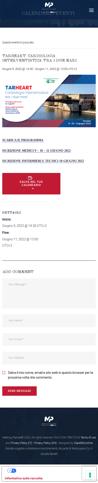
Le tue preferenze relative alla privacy (53, 470)
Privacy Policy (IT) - (22, 443)
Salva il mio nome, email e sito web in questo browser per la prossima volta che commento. (50, 375)
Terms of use (88, 437)
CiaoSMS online (83, 443)
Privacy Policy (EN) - (46, 443)
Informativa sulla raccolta (24, 478)
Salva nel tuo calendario (31, 183)
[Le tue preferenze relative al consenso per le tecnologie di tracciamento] (90, 475)
